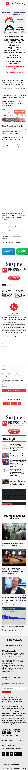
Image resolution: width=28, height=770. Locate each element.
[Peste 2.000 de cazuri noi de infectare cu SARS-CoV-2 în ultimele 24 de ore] (14, 531)
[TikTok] (18, 336)
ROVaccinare (9, 206)
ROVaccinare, (9, 88)
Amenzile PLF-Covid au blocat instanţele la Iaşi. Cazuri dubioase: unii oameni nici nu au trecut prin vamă (13, 570)
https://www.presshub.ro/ (14, 315)
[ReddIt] (19, 403)
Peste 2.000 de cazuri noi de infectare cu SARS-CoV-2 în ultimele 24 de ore (13, 542)
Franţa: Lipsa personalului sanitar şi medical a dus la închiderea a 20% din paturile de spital (7, 295)
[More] (23, 403)
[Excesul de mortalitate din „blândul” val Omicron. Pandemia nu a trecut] (14, 616)
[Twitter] (8, 403)
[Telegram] (15, 336)
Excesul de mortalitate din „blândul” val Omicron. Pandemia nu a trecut (13, 627)
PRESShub (18, 61)
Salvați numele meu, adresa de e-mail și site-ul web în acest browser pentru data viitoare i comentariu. (14, 375)
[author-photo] (3, 546)
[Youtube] (20, 336)
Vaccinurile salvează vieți (14, 36)
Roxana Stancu (7, 545)
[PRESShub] (14, 307)
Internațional (5, 671)
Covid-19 (8, 285)
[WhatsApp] (12, 403)
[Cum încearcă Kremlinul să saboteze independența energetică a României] (5, 455)
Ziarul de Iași (7, 573)
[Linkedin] (12, 336)
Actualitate (5, 657)
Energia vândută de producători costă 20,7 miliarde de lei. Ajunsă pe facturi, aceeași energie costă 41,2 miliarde (18, 447)
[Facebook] (7, 336)
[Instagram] (9, 336)
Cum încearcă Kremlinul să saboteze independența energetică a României (17, 455)
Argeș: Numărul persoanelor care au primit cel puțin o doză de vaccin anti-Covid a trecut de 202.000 (20, 295)
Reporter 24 (7, 604)
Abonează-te (5, 504)
